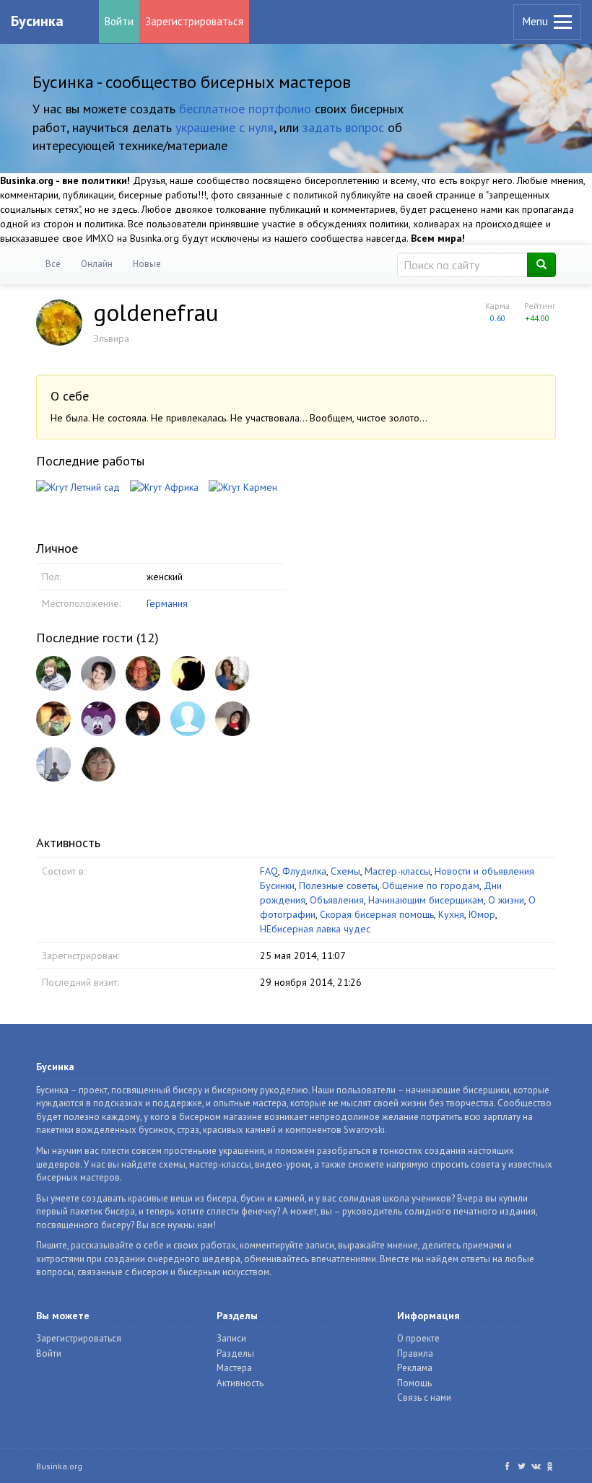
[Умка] (98, 718)
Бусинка (37, 21)
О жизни (506, 899)
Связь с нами (424, 1397)
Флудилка (304, 871)
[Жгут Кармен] (243, 486)
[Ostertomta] (143, 673)
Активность (240, 1383)
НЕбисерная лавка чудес (315, 928)
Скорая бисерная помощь (377, 914)
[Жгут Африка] (164, 486)
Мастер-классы (397, 871)
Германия (167, 603)
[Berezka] (98, 764)
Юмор (482, 914)
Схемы (345, 871)
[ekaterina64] (53, 764)
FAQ (269, 871)
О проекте (418, 1338)
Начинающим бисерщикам (426, 899)
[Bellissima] (53, 718)
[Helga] (232, 673)
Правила (415, 1353)
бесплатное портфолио (245, 108)
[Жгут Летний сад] (78, 486)
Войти (119, 21)
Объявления (337, 899)
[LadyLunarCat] (143, 718)
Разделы (235, 1353)
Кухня (451, 914)
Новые (147, 264)
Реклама (414, 1368)
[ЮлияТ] (232, 718)
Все (53, 264)
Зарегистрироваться (194, 21)
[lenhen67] (53, 673)
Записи (231, 1338)
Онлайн (97, 264)
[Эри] (187, 673)
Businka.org (59, 1466)
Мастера (234, 1368)
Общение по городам (430, 885)
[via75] (187, 718)
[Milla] (98, 673)
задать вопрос (343, 127)
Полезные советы (338, 885)
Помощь (414, 1383)
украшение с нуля (224, 127)
